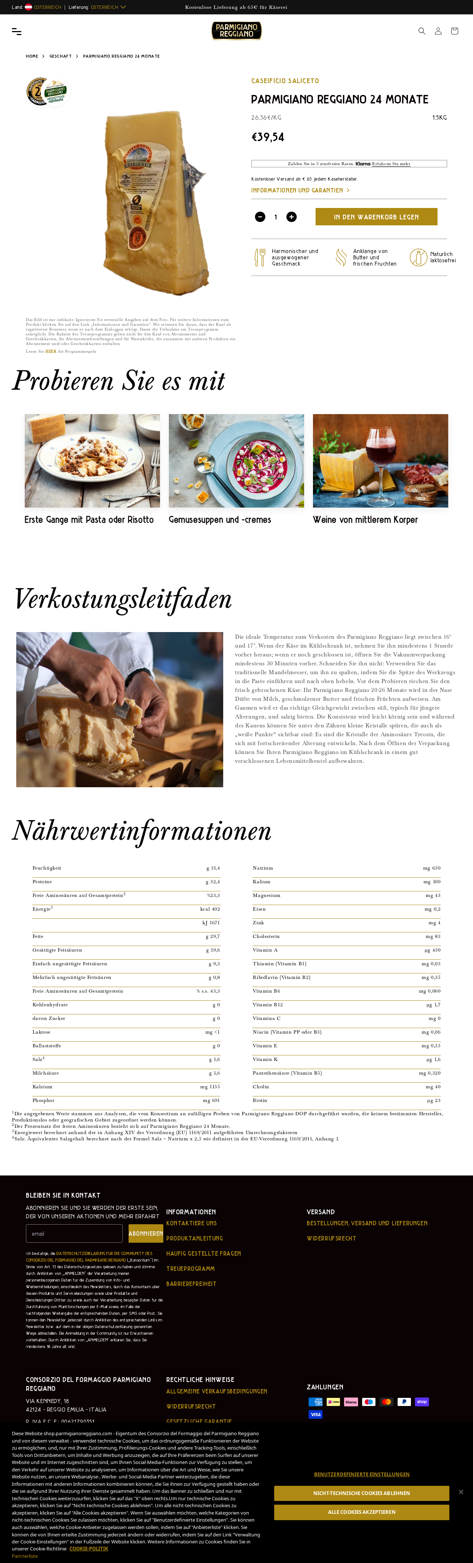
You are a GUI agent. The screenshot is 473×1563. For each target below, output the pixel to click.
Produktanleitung (194, 1238)
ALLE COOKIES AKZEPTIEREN (362, 1512)
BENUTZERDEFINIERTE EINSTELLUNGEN (362, 1474)
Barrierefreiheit (191, 1284)
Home (32, 56)
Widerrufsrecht (331, 1238)
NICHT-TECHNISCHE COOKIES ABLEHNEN (361, 1493)
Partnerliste (25, 1556)
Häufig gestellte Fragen (203, 1253)
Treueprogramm (190, 1269)
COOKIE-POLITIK (88, 1548)
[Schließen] (461, 1492)
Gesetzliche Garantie (199, 1421)
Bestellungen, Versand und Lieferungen (367, 1223)
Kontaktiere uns (191, 1223)
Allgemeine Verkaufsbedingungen (217, 1391)
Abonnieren (146, 1233)
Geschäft (61, 56)
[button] (422, 31)
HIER (51, 351)
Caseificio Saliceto (285, 80)
